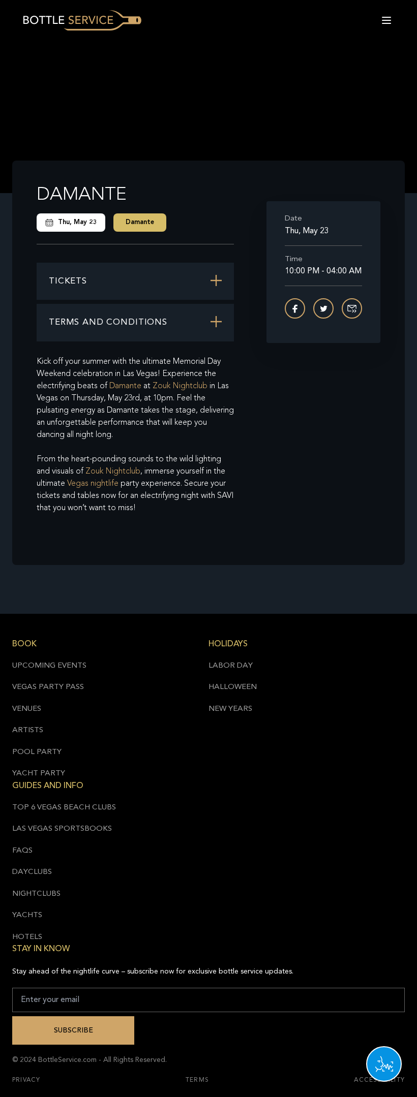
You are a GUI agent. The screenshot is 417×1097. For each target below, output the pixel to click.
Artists (27, 730)
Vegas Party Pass (48, 687)
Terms (197, 1080)
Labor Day (230, 666)
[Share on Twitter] (323, 308)
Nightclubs (36, 894)
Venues (26, 709)
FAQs (22, 851)
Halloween (232, 687)
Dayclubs (32, 872)
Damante (140, 222)
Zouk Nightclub (180, 386)
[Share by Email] (352, 308)
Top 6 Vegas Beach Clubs (64, 807)
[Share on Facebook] (295, 308)
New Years (230, 709)
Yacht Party (38, 773)
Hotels (27, 937)
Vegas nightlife (92, 484)
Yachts (27, 915)
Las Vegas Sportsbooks (62, 829)
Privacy (26, 1080)
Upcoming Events (49, 666)
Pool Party (37, 752)
